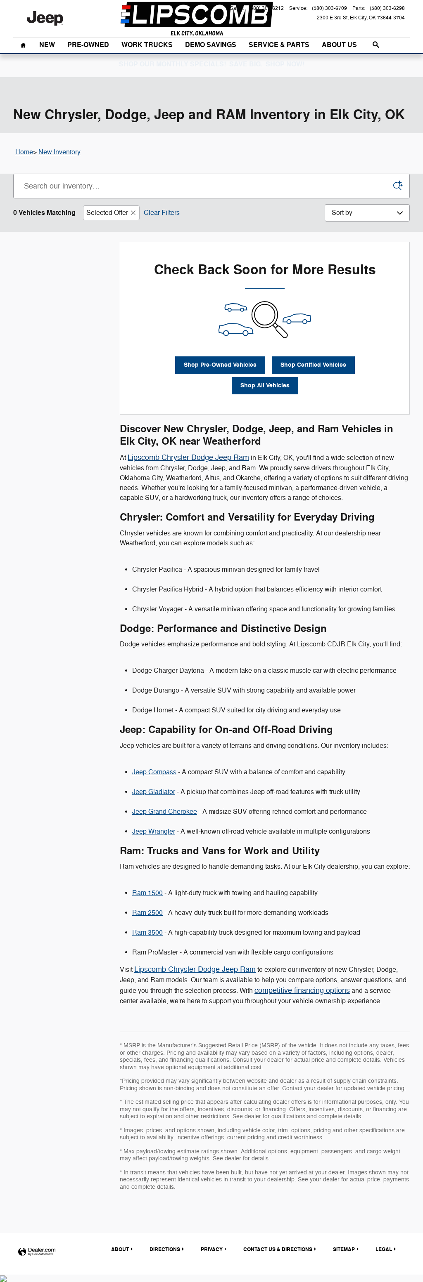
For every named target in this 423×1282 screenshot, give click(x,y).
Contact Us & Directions (277, 1249)
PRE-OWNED (88, 45)
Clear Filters (162, 213)
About (120, 1249)
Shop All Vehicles (265, 385)
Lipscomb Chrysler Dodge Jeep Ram (188, 457)
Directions (165, 1249)
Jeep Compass (154, 772)
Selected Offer (107, 213)
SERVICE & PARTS (279, 45)
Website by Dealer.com (36, 1252)
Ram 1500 (147, 893)
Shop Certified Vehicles (313, 365)
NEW (47, 45)
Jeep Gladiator (153, 792)
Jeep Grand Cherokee (164, 812)
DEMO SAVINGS (210, 45)
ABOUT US (339, 45)
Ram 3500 (147, 933)
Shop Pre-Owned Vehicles (220, 365)
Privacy (212, 1249)
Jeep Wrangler (153, 831)
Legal (383, 1249)
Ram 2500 (147, 913)
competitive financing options (302, 990)
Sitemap (344, 1249)
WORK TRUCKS (147, 45)
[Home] (45, 18)
